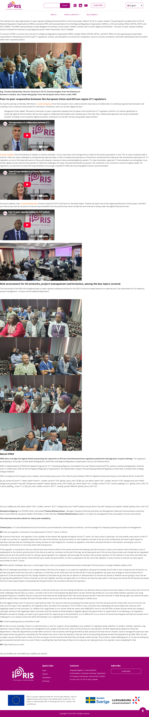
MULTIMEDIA (92, 14)
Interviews (46, 681)
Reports (45, 674)
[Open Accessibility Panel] (142, 710)
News (44, 670)
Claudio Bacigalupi (44, 104)
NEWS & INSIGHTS (71, 14)
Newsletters (46, 677)
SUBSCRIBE (98, 5)
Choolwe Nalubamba (28, 203)
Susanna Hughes (7, 154)
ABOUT (53, 14)
